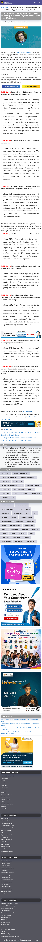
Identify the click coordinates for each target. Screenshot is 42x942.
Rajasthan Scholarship (6, 915)
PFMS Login (4, 919)
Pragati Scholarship (5, 875)
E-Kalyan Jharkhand (5, 799)
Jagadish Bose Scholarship (7, 851)
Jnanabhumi (4, 785)
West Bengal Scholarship (7, 823)
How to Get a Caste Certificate (8, 929)
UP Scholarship (4, 787)
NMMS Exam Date (5, 917)
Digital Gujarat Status (6, 877)
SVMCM (3, 780)
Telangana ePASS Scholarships (8, 905)
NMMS (3, 783)
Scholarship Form (5, 924)
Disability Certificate (5, 863)
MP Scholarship (4, 808)
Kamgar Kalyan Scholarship (7, 872)
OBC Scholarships (5, 910)
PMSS (2, 832)
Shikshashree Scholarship (7, 879)
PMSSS (3, 931)
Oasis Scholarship (5, 870)
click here (26, 411)
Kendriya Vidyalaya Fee (6, 839)
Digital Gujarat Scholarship (7, 825)
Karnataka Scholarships (6, 794)
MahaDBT (3, 792)
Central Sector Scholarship (7, 828)
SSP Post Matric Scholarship (7, 868)
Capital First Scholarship (23, 52)
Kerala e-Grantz (4, 790)
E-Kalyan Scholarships (6, 801)
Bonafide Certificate (5, 797)
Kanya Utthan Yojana (6, 891)
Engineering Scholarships (7, 835)
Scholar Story (5, 7)
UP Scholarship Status (6, 821)
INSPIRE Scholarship (6, 830)
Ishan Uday (3, 849)
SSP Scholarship (5, 818)
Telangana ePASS (5, 778)
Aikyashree (3, 806)
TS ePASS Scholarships (6, 882)
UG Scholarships (5, 842)
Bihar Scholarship (5, 844)
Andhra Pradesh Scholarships (8, 912)
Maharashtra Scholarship (7, 889)
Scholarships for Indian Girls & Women (10, 936)
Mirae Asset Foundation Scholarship (9, 903)
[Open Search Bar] (35, 2)
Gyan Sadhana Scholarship (7, 908)
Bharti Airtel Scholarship (6, 861)
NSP (2, 926)
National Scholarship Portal (7, 776)
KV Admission (4, 837)
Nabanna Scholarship (6, 846)
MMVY (3, 893)
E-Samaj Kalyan (4, 884)
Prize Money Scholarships (7, 804)
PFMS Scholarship (5, 934)
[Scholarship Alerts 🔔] (6, 2)
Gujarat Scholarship (5, 865)
